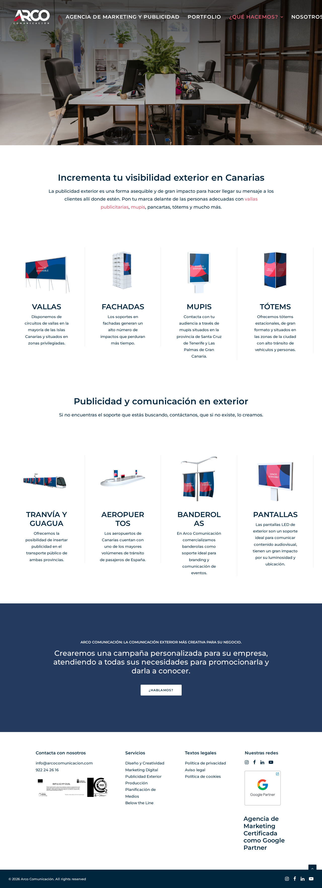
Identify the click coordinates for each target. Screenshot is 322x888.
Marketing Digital (141, 769)
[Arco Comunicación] (32, 17)
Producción (136, 783)
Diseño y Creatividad (144, 763)
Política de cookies (203, 776)
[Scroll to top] (312, 868)
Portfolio (204, 17)
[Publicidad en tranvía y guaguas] (47, 515)
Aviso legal (195, 769)
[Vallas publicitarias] (47, 303)
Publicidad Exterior (143, 776)
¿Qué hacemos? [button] (253, 17)
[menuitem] (122, 17)
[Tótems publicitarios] (275, 303)
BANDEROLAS (199, 519)
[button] (123, 270)
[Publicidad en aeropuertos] (123, 515)
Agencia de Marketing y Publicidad (123, 17)
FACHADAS (123, 306)
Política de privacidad (205, 763)
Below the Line (139, 802)
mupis (138, 207)
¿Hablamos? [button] (161, 690)
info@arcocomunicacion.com (64, 763)
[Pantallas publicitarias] (275, 515)
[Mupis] (199, 303)
